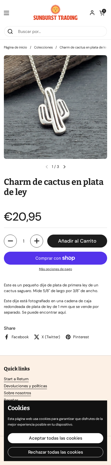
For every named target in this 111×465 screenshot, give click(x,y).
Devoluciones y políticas (25, 386)
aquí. (62, 312)
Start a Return (16, 379)
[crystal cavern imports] (55, 13)
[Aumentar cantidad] (36, 241)
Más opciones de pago (55, 269)
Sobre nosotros (17, 393)
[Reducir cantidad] (10, 241)
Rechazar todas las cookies (55, 452)
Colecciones (43, 47)
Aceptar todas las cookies (55, 438)
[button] (102, 13)
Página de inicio (15, 47)
